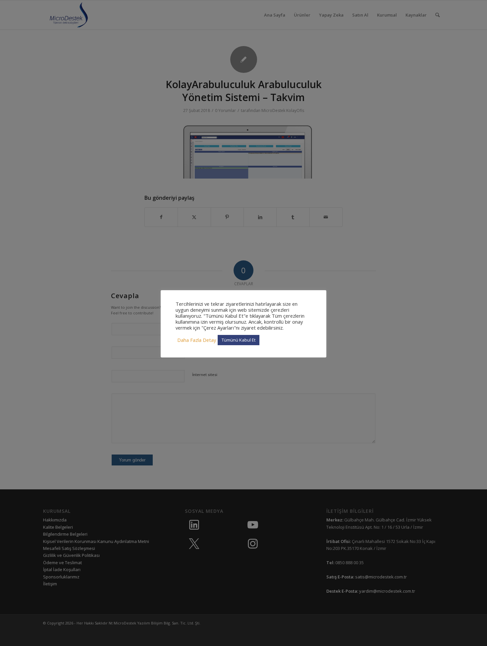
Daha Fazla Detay (196, 340)
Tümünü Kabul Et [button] (238, 340)
